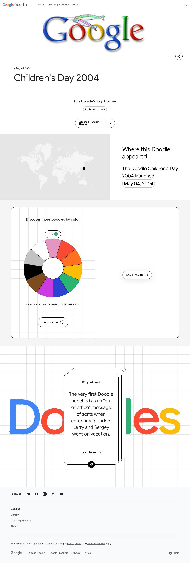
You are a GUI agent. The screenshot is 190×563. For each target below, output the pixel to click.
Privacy (76, 553)
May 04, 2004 (138, 184)
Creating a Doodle (58, 4)
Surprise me (50, 322)
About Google (37, 553)
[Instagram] (44, 494)
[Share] (179, 56)
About (76, 4)
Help (176, 553)
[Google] (16, 553)
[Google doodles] (15, 4)
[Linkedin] (28, 494)
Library (40, 4)
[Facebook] (36, 494)
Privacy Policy (74, 543)
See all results (134, 275)
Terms (87, 553)
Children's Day (95, 109)
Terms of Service (96, 543)
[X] (53, 494)
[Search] (186, 4)
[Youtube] (61, 494)
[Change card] (91, 464)
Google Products (58, 553)
